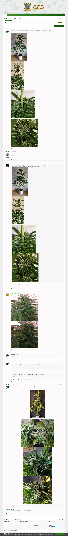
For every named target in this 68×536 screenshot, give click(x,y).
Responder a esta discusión (59, 25)
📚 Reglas (19, 534)
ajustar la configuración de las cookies (44, 534)
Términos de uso (10, 534)
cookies (25, 534)
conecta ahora (22, 510)
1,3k (7, 159)
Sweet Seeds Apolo (7, 152)
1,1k (7, 34)
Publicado (14, 151)
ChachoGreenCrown (7, 162)
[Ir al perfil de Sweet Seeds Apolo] (7, 154)
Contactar (16, 530)
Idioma (5, 530)
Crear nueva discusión (50, 25)
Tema (7, 530)
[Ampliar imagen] (19, 46)
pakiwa (8, 22)
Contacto (35, 524)
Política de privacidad (12, 530)
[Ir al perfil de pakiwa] (5, 23)
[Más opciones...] (63, 29)
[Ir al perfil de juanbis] (7, 294)
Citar (13, 148)
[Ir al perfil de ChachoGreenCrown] (7, 165)
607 (7, 168)
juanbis (7, 291)
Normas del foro (36, 525)
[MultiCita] (11, 148)
